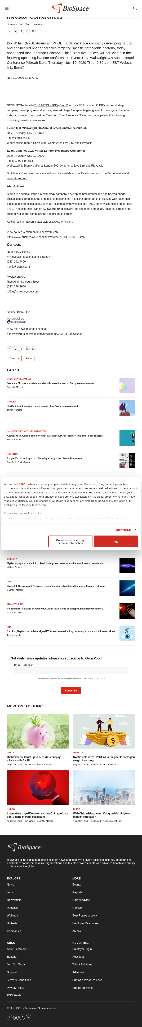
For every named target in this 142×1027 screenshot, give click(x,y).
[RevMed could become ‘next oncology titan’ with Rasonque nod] (127, 408)
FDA (9, 627)
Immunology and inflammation (26, 431)
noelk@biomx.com (18, 266)
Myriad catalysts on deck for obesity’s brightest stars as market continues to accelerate (55, 563)
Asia (29, 358)
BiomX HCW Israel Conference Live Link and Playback (58, 142)
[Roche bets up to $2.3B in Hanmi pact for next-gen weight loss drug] (104, 731)
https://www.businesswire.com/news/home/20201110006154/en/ (46, 237)
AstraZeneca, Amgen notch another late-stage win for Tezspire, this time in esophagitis (55, 435)
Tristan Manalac (14, 410)
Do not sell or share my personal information (70, 541)
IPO (9, 581)
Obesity (12, 559)
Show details (123, 529)
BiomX (64, 105)
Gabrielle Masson (15, 387)
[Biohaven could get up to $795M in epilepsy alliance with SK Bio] (38, 731)
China (76, 809)
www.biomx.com (17, 178)
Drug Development (19, 379)
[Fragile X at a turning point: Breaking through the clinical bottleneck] (127, 460)
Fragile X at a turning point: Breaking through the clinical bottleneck (44, 458)
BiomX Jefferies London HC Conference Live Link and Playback (63, 165)
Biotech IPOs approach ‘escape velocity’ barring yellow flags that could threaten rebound (56, 586)
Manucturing (15, 604)
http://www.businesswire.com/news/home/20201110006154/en (45, 333)
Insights (12, 454)
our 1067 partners (25, 484)
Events (14, 358)
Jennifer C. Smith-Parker (18, 462)
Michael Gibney (14, 567)
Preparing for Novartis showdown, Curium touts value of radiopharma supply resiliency (55, 608)
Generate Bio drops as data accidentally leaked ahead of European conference (50, 383)
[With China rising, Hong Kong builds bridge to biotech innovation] (104, 787)
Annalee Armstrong (112, 821)
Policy (11, 809)
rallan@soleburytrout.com (22, 291)
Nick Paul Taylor (14, 612)
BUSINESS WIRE (46, 105)
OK (116, 541)
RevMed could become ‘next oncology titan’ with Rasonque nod (42, 406)
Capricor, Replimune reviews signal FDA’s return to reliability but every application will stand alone (61, 631)
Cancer (11, 401)
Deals (11, 752)
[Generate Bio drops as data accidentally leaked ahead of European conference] (127, 385)
